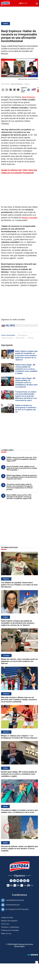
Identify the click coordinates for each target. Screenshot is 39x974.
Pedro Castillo (20, 338)
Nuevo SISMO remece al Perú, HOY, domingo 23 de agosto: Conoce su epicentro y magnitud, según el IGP (19, 496)
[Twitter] (7, 90)
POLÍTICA (30, 338)
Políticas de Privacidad (10, 930)
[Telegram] (18, 90)
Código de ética (7, 918)
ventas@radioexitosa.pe (15, 900)
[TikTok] (27, 880)
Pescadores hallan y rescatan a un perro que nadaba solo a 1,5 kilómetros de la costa (19, 811)
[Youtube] (17, 880)
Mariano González (29, 218)
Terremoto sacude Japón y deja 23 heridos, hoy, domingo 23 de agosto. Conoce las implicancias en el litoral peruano (19, 486)
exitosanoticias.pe (13, 905)
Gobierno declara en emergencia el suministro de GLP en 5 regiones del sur (25, 408)
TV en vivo (5, 924)
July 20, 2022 (8, 325)
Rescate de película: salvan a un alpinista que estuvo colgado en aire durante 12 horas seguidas (19, 848)
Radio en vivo (6, 934)
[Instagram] (21, 880)
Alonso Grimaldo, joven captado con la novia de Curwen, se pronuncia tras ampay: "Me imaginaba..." (21, 468)
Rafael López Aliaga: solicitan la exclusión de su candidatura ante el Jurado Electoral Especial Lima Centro (21, 477)
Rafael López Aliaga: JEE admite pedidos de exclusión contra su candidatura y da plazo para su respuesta (26, 382)
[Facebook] (10, 90)
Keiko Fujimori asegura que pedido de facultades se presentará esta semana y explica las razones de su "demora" (26, 355)
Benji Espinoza (28, 97)
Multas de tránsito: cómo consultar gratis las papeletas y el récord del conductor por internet (19, 661)
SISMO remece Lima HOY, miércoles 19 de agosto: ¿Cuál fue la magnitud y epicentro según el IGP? (21, 459)
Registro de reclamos (9, 921)
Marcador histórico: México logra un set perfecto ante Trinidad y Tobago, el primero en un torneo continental (19, 699)
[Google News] (24, 880)
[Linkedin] (14, 90)
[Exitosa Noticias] (5, 3)
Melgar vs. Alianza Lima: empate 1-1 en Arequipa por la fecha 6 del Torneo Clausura (19, 737)
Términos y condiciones (10, 927)
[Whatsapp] (3, 90)
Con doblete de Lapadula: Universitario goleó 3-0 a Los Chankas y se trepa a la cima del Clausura (19, 585)
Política (5, 23)
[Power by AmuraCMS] (32, 955)
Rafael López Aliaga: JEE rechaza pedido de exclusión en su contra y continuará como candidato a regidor (26, 369)
